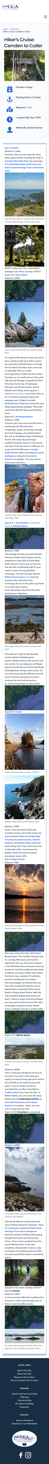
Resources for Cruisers (24, 1377)
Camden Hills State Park (16, 161)
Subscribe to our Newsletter (24, 1423)
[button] (45, 16)
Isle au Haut (21, 275)
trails (17, 577)
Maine (29, 107)
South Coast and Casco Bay (24, 1393)
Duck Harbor (19, 393)
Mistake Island (20, 526)
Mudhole (24, 522)
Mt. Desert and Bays (24, 1403)
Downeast (24, 1407)
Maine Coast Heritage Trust (18, 167)
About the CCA (24, 1373)
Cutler (19, 711)
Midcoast (24, 1397)
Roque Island (18, 859)
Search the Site (24, 1370)
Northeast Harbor (24, 416)
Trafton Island (12, 1092)
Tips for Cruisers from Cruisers (24, 1380)
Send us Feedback (24, 1420)
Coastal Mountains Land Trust (22, 164)
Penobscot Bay (24, 1400)
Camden (15, 148)
